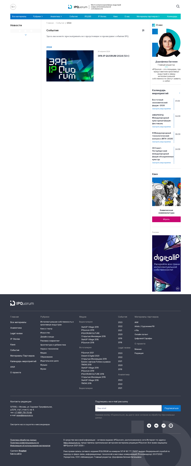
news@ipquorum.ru (24, 415)
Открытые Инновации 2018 (93, 336)
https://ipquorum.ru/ (72, 443)
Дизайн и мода (47, 337)
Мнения (138, 349)
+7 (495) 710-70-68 (23, 412)
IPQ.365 (88, 16)
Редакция (139, 353)
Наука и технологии (49, 349)
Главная (50, 23)
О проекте (15, 372)
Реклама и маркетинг (50, 341)
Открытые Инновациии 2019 (94, 359)
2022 (120, 326)
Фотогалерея (85, 347)
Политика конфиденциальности (24, 443)
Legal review (16, 333)
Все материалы (19, 16)
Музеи (43, 369)
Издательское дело (49, 361)
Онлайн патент (141, 334)
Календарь (172, 16)
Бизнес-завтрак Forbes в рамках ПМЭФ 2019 (96, 363)
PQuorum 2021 (87, 353)
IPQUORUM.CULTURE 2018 (92, 374)
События (74, 16)
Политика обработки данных (23, 440)
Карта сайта (15, 454)
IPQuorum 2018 (87, 342)
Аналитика (16, 327)
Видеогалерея (86, 322)
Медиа (43, 353)
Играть (166, 219)
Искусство (45, 333)
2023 (120, 322)
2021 (120, 330)
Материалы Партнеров (22, 355)
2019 (120, 338)
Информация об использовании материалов (30, 445)
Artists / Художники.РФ (144, 326)
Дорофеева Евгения (166, 61)
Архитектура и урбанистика (53, 345)
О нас (127, 16)
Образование (46, 357)
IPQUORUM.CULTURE (90, 333)
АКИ (12, 367)
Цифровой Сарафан (143, 338)
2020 (120, 334)
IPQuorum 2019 (87, 330)
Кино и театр (46, 329)
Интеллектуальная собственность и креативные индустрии (57, 323)
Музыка (43, 365)
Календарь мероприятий (23, 361)
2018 (120, 342)
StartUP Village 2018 (90, 339)
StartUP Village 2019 (90, 327)
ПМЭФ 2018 (86, 383)
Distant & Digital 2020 (90, 356)
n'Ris (137, 330)
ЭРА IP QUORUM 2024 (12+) (113, 56)
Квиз (115, 16)
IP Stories (102, 16)
